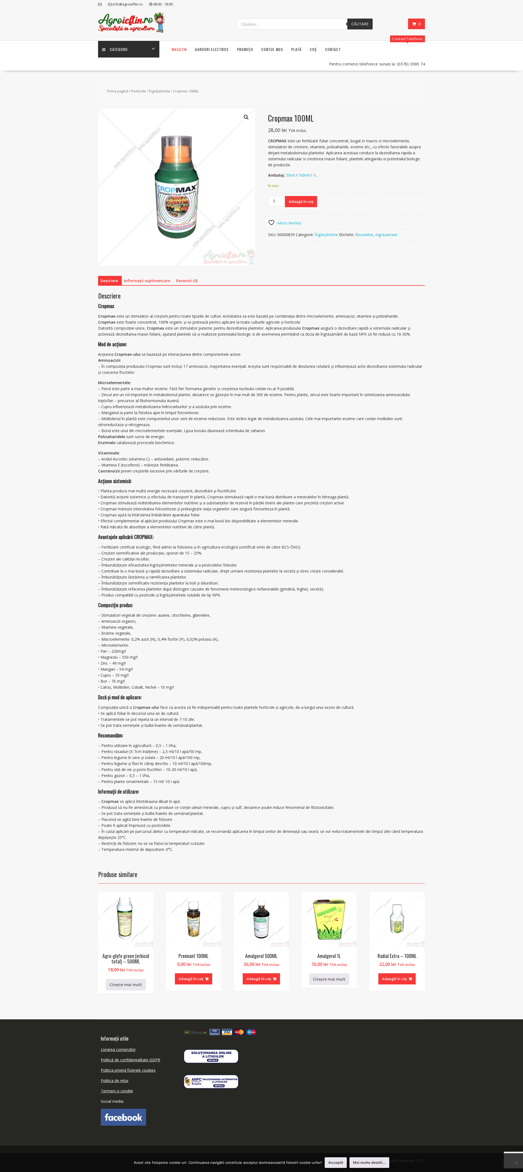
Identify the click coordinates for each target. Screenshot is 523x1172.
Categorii (118, 49)
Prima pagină (117, 91)
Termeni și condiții (117, 1090)
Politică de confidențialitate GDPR (130, 1059)
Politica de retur (115, 1080)
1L (315, 175)
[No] (516, 1162)
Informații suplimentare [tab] (147, 280)
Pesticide (138, 91)
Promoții (245, 49)
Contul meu (272, 49)
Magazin (179, 49)
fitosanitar (364, 234)
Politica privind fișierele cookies (128, 1070)
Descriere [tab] (109, 280)
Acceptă (335, 1162)
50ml (290, 175)
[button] (246, 117)
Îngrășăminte (159, 91)
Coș (313, 49)
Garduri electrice (212, 49)
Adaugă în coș (301, 201)
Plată (296, 49)
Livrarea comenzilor (118, 1049)
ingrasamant (386, 234)
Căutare (360, 23)
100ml (303, 175)
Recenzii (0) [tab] (186, 280)
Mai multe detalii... (369, 1162)
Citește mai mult (126, 984)
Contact (333, 49)
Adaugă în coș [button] (191, 978)
